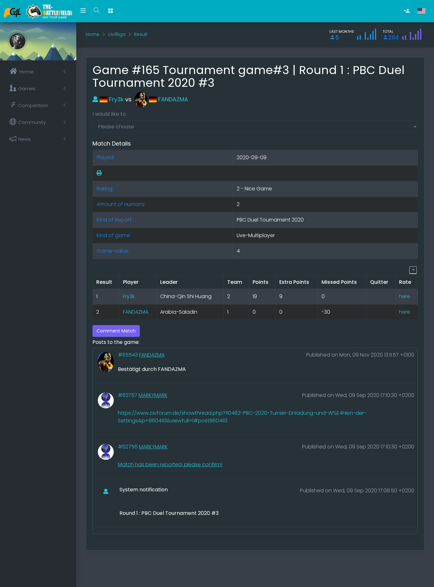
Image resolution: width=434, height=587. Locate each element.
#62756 (128, 446)
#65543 (128, 354)
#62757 (128, 395)
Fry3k (115, 99)
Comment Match (116, 331)
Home (92, 34)
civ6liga (116, 34)
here (404, 296)
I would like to (109, 114)
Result (140, 34)
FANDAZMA (172, 99)
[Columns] (413, 270)
